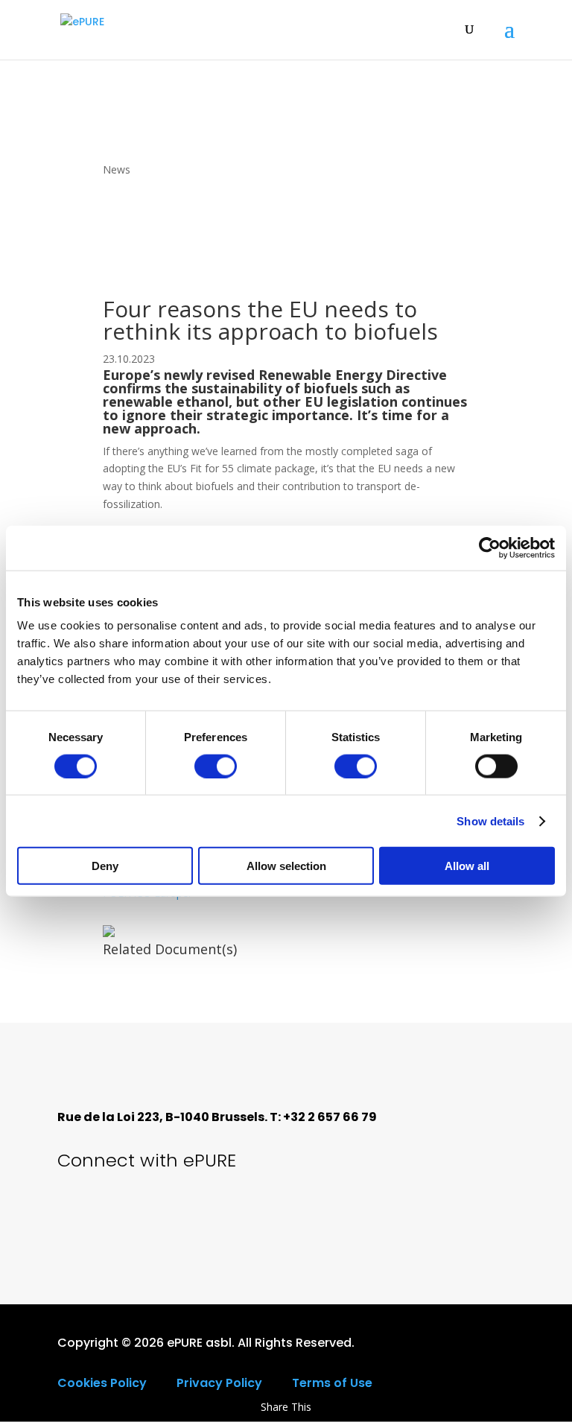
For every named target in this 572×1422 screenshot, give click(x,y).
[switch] (215, 766)
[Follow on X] (79, 1216)
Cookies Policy (102, 1382)
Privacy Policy (219, 1382)
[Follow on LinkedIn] (181, 1216)
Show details (490, 820)
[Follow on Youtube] (130, 1216)
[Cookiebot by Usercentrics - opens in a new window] (490, 547)
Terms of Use (332, 1382)
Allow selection (286, 866)
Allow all (467, 866)
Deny (105, 866)
